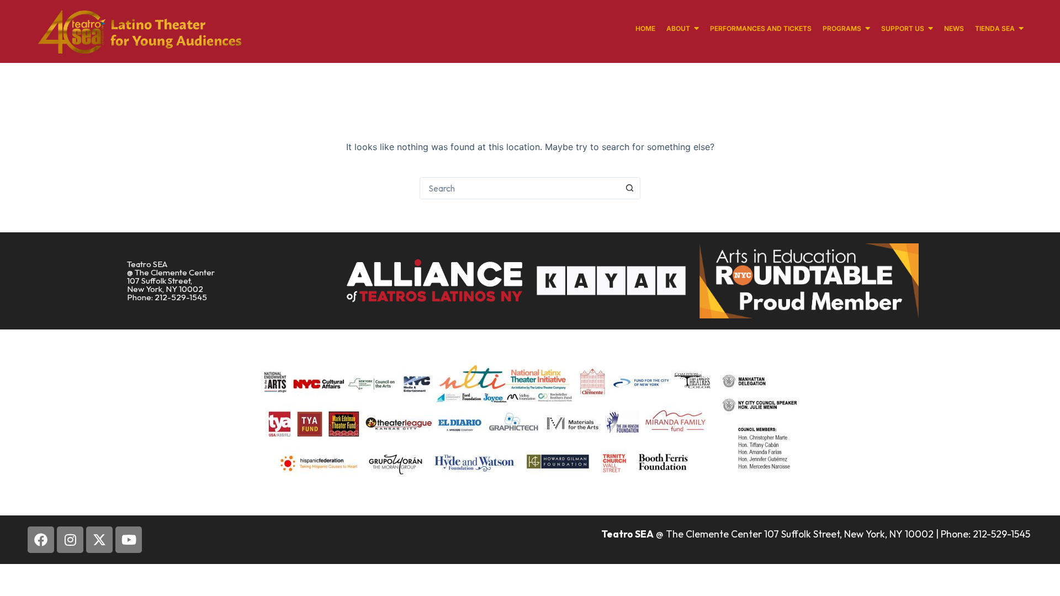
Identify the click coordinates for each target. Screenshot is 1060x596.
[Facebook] (41, 539)
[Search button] (629, 188)
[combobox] (519, 188)
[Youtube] (128, 539)
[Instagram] (70, 539)
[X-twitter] (99, 539)
